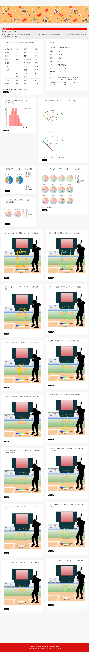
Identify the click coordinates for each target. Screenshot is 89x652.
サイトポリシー (43, 649)
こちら (25, 89)
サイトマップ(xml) (56, 649)
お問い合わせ (32, 649)
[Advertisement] (22, 629)
